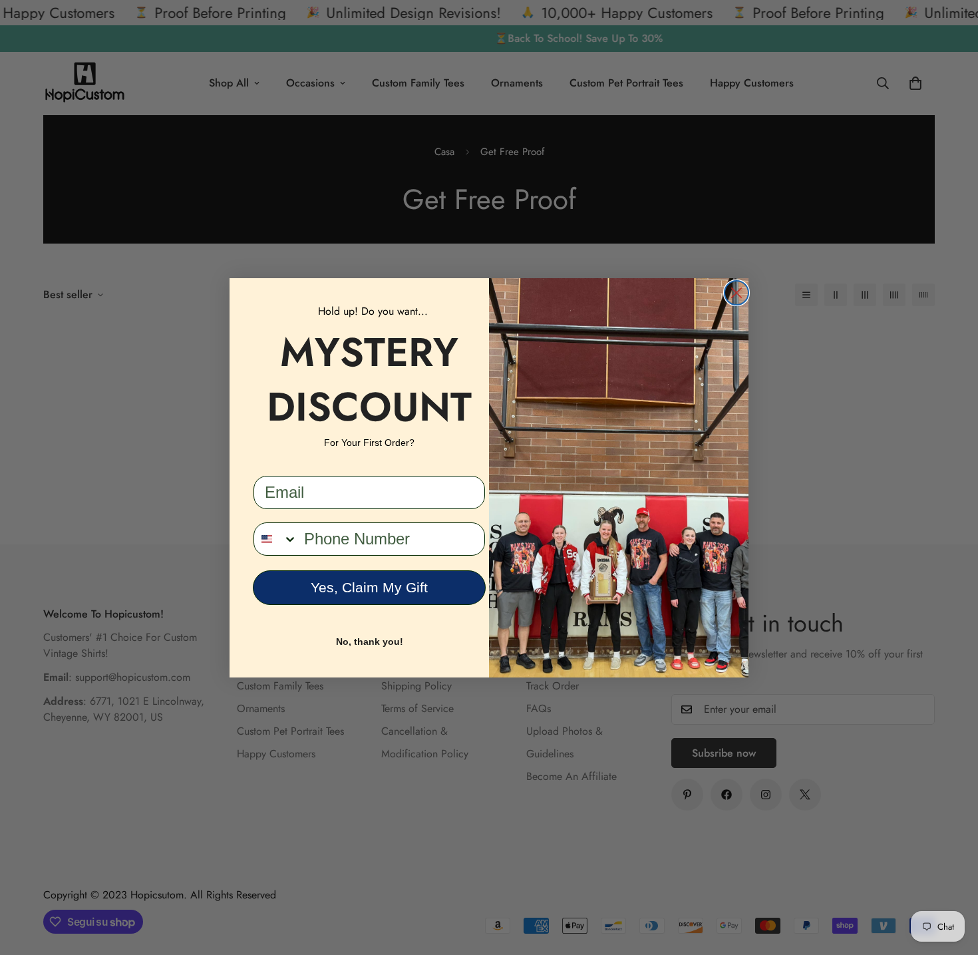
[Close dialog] (736, 293)
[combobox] (275, 539)
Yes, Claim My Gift (369, 587)
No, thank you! (369, 641)
